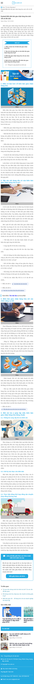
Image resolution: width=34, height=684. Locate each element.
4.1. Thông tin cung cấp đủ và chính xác (15, 65)
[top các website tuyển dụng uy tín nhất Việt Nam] (4, 637)
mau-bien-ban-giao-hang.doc (20, 283)
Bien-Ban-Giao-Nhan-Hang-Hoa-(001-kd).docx (13, 290)
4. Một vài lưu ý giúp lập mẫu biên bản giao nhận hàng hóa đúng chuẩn (16, 61)
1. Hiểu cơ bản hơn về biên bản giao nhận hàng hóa (15, 47)
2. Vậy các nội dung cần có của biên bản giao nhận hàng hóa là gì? (16, 52)
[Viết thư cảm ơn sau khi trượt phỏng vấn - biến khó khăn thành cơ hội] (4, 646)
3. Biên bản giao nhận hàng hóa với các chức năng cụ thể (16, 56)
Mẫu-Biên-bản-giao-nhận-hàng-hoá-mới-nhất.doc (14, 409)
